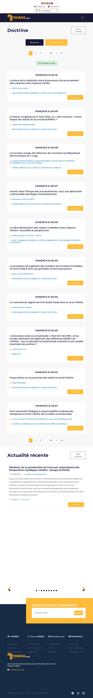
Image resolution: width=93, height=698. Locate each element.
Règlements (33, 652)
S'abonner (78, 613)
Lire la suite (75, 97)
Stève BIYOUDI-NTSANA (21, 307)
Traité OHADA (33, 644)
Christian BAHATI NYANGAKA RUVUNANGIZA (30, 419)
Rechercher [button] (34, 42)
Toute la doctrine (79, 30)
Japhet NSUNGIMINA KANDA (23, 124)
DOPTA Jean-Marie (20, 88)
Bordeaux (15, 499)
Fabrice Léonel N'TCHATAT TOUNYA (26, 235)
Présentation (12, 644)
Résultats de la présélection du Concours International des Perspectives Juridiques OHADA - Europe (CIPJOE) (44, 468)
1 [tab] (36, 590)
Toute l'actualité (78, 455)
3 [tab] (41, 590)
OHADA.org (73, 644)
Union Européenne (76, 648)
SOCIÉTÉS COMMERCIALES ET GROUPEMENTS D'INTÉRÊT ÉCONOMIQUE (45, 241)
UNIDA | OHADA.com (15, 693)
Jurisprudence (54, 644)
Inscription (55, 6)
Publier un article (56, 42)
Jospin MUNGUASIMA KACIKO (60, 419)
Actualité (52, 652)
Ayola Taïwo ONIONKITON (22, 274)
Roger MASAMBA (19, 383)
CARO (81, 652)
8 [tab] (54, 590)
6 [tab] (49, 590)
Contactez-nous (17, 670)
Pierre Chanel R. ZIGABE (31, 163)
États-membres (14, 652)
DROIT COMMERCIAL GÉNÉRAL (24, 240)
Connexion (40, 6)
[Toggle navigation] (82, 17)
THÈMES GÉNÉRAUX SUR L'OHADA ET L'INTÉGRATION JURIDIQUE (36, 167)
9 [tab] (56, 590)
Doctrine (51, 648)
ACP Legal (73, 652)
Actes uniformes (35, 648)
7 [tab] (51, 590)
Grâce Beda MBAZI (42, 161)
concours (25, 499)
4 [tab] (44, 590)
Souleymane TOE (19, 349)
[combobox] (46, 10)
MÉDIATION (62, 93)
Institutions (12, 648)
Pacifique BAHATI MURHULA (23, 161)
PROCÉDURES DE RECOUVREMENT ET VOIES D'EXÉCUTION (34, 93)
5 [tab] (46, 590)
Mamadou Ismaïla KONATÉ (23, 199)
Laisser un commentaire (36, 474)
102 (51, 53)
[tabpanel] (46, 485)
